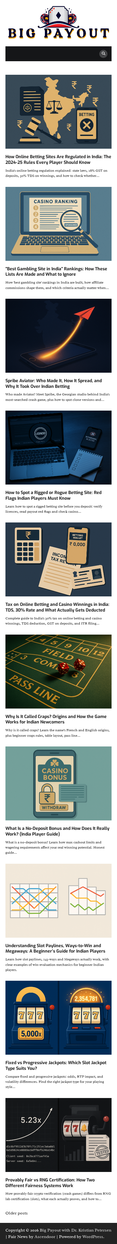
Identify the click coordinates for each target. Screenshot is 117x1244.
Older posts (16, 1213)
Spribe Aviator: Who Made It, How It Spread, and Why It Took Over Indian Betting (53, 383)
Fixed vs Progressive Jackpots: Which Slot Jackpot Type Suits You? (55, 1065)
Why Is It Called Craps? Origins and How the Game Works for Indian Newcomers (56, 719)
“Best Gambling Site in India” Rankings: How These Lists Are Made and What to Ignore (56, 271)
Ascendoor (45, 1236)
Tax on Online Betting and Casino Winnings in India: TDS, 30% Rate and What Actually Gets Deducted (57, 607)
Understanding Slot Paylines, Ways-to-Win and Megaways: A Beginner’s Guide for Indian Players (55, 948)
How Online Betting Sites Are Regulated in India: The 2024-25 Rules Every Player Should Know (58, 159)
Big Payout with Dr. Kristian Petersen (75, 1230)
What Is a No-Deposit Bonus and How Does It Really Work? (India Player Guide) (57, 831)
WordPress (92, 1236)
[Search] (103, 54)
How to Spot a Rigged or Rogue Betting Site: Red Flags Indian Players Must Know (53, 495)
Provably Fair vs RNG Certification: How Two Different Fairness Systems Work (50, 1182)
